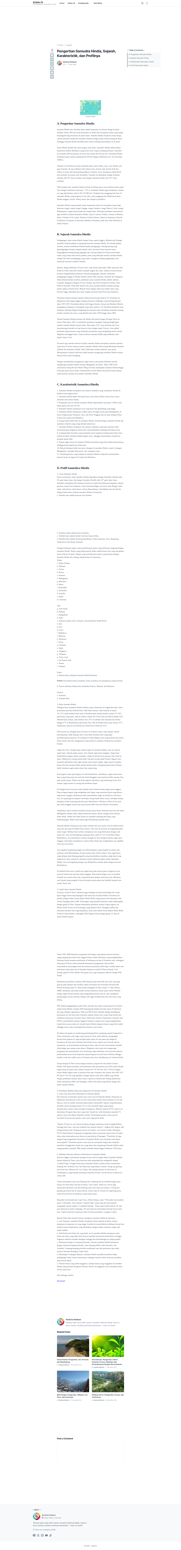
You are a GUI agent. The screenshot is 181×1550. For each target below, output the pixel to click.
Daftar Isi (71, 3)
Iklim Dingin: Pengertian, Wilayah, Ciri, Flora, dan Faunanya (72, 1396)
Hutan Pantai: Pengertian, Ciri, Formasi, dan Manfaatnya (73, 1361)
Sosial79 (38, 2)
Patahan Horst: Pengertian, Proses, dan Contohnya (108, 1396)
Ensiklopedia (83, 3)
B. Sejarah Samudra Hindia (139, 58)
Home (62, 3)
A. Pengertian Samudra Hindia (140, 54)
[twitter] (52, 59)
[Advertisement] (90, 25)
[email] (52, 77)
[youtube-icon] (46, 1535)
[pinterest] (52, 72)
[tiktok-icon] (50, 1535)
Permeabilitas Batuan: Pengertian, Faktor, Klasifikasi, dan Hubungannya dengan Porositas (93, 681)
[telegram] (52, 68)
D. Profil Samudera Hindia (138, 65)
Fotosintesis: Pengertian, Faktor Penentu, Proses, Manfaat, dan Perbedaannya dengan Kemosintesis (107, 1362)
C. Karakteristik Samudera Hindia (141, 62)
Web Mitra (98, 3)
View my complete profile (45, 1530)
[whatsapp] (52, 64)
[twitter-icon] (38, 1535)
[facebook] (52, 55)
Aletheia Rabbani (49, 1515)
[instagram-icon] (42, 1535)
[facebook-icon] (34, 1535)
